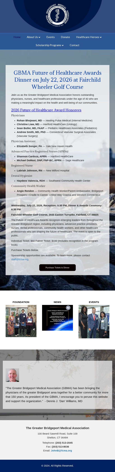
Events (50, 37)
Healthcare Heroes (87, 37)
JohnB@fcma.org (61, 450)
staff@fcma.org (19, 259)
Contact (74, 45)
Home (17, 37)
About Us (32, 37)
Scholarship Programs (48, 45)
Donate (65, 37)
